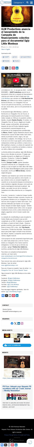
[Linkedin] (18, 323)
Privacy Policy (8, 435)
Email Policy (26, 435)
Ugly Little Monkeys (13, 284)
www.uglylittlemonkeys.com (9, 265)
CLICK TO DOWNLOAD (14, 345)
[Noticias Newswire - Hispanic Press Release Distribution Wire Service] (6, 2)
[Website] (17, 366)
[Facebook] (12, 323)
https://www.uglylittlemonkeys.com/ (14, 378)
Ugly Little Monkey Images (13, 291)
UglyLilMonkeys (12, 282)
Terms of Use (17, 435)
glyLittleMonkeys (13, 286)
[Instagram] (22, 323)
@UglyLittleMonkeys (14, 278)
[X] (15, 323)
